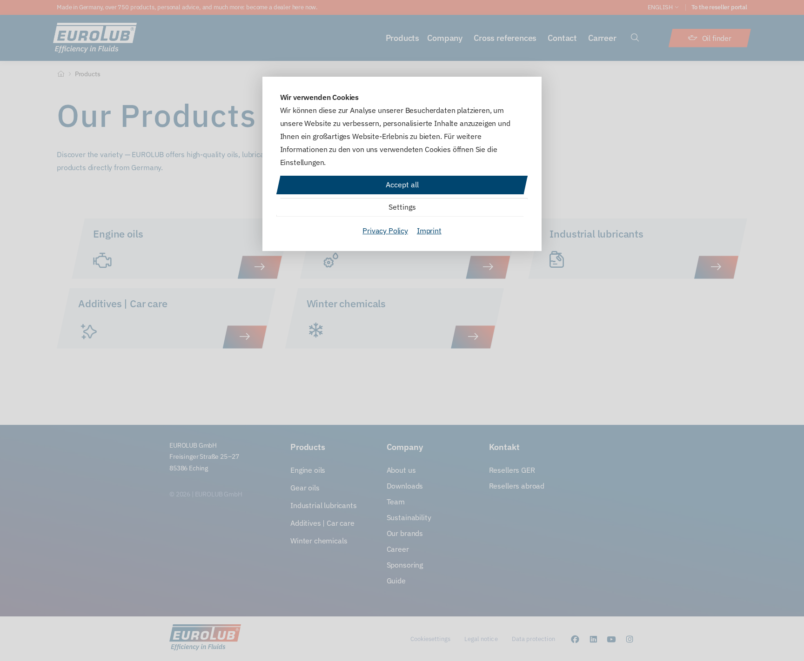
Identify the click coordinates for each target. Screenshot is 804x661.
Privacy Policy (385, 230)
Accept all (402, 184)
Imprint (429, 230)
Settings (402, 207)
